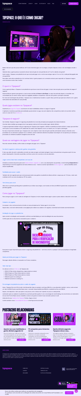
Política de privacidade (45, 373)
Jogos (30, 3)
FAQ (53, 3)
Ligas (36, 3)
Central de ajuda (44, 368)
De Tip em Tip (42, 3)
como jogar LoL (58, 164)
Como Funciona (22, 3)
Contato (25, 370)
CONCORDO (69, 393)
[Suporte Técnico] (76, 391)
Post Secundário (7, 9)
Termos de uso (44, 370)
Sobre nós (25, 368)
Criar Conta (73, 3)
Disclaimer (25, 373)
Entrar (64, 3)
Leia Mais (21, 339)
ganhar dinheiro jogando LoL (32, 163)
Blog (49, 3)
